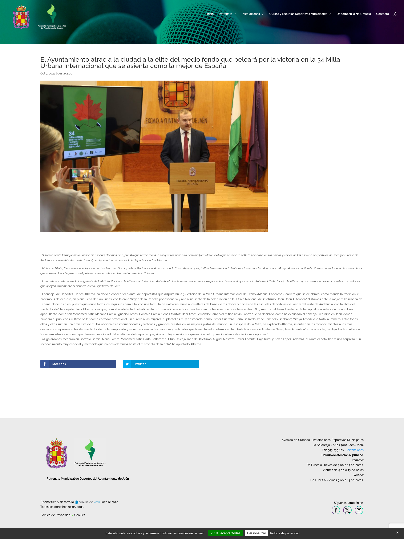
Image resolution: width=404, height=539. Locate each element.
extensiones (355, 450)
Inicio (210, 14)
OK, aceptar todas (227, 533)
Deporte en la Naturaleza (354, 14)
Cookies (79, 515)
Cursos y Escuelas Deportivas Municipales (298, 14)
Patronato (225, 14)
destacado (64, 73)
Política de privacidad (284, 533)
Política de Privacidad (55, 515)
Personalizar (256, 533)
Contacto (382, 14)
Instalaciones (251, 14)
